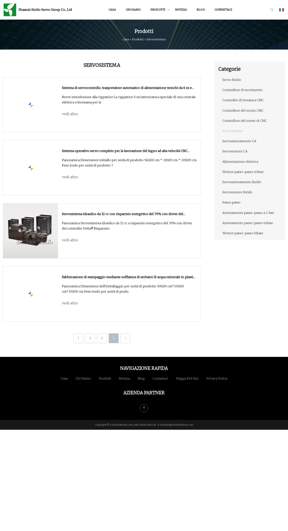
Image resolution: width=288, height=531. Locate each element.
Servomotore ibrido (237, 192)
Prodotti (157, 9)
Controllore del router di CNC (244, 121)
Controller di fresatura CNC (243, 100)
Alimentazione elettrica (240, 162)
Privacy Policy (216, 378)
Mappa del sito (187, 378)
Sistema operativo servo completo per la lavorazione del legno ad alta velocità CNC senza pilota (124, 151)
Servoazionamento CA (239, 141)
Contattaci (223, 9)
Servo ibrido (231, 80)
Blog (201, 9)
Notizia (181, 9)
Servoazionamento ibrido (241, 182)
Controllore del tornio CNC (243, 110)
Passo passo (231, 202)
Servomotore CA (234, 151)
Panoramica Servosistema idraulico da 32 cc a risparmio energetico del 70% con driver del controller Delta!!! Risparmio (127, 225)
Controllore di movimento (242, 90)
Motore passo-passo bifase (242, 233)
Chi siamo (133, 9)
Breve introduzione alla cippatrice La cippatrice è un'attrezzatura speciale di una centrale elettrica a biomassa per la (129, 99)
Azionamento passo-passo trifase (247, 223)
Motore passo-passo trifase (243, 172)
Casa (112, 9)
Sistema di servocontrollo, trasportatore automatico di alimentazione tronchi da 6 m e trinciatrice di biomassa (127, 88)
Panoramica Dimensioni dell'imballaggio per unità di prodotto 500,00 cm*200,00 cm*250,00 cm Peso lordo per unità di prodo (123, 288)
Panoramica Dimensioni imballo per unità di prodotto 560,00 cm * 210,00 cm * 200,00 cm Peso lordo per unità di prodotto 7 (129, 162)
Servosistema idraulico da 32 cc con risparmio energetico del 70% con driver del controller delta (122, 214)
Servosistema (232, 131)
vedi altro (70, 114)
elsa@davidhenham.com (179, 424)
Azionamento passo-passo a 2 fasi (248, 213)
